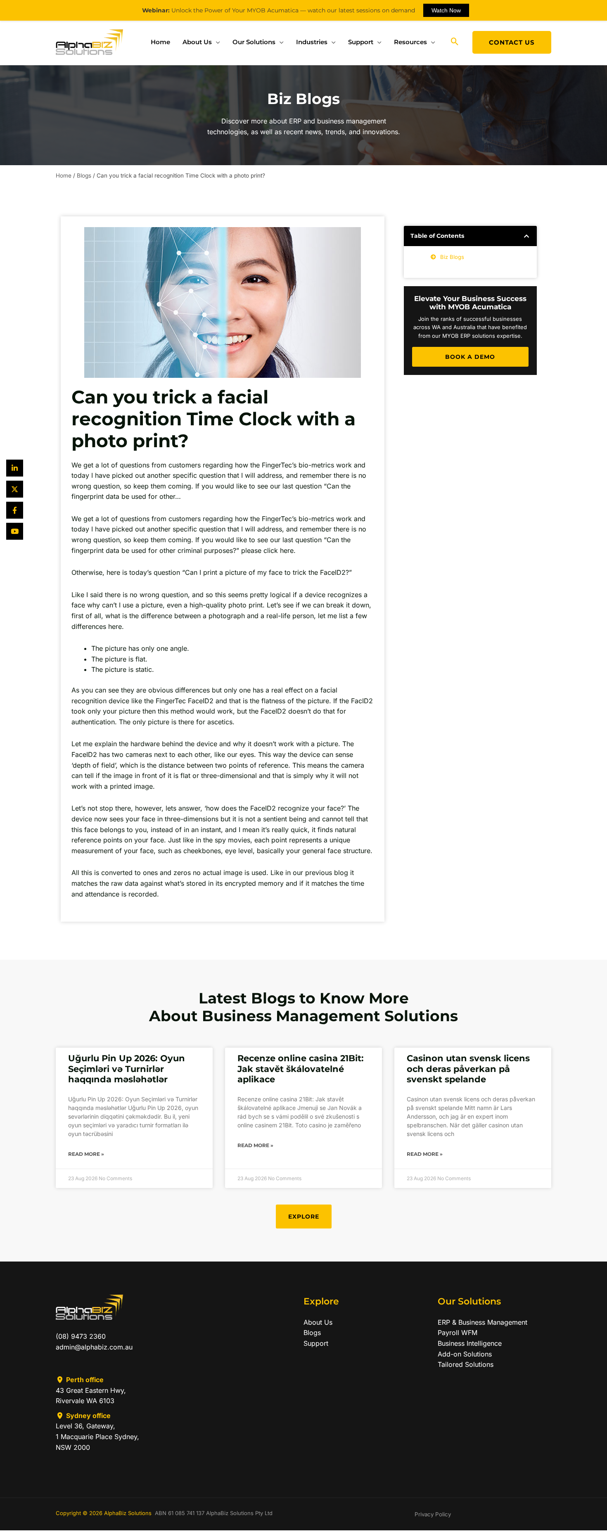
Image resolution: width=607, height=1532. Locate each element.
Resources (410, 42)
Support (360, 42)
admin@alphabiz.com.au (94, 1347)
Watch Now (446, 10)
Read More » (86, 1154)
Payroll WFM (457, 1332)
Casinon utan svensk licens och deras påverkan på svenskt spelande (468, 1068)
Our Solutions (253, 42)
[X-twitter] (14, 489)
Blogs (84, 175)
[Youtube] (14, 531)
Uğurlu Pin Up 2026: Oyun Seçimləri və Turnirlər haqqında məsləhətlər (126, 1068)
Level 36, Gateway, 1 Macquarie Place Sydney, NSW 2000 (97, 1436)
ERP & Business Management (482, 1322)
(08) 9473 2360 (81, 1336)
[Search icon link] (455, 42)
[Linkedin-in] (14, 468)
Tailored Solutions (465, 1364)
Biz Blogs (452, 257)
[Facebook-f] (14, 510)
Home (160, 42)
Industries (311, 42)
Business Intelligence (470, 1343)
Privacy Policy (433, 1514)
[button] (527, 236)
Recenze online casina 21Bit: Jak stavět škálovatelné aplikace (300, 1068)
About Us (197, 42)
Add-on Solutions (465, 1354)
